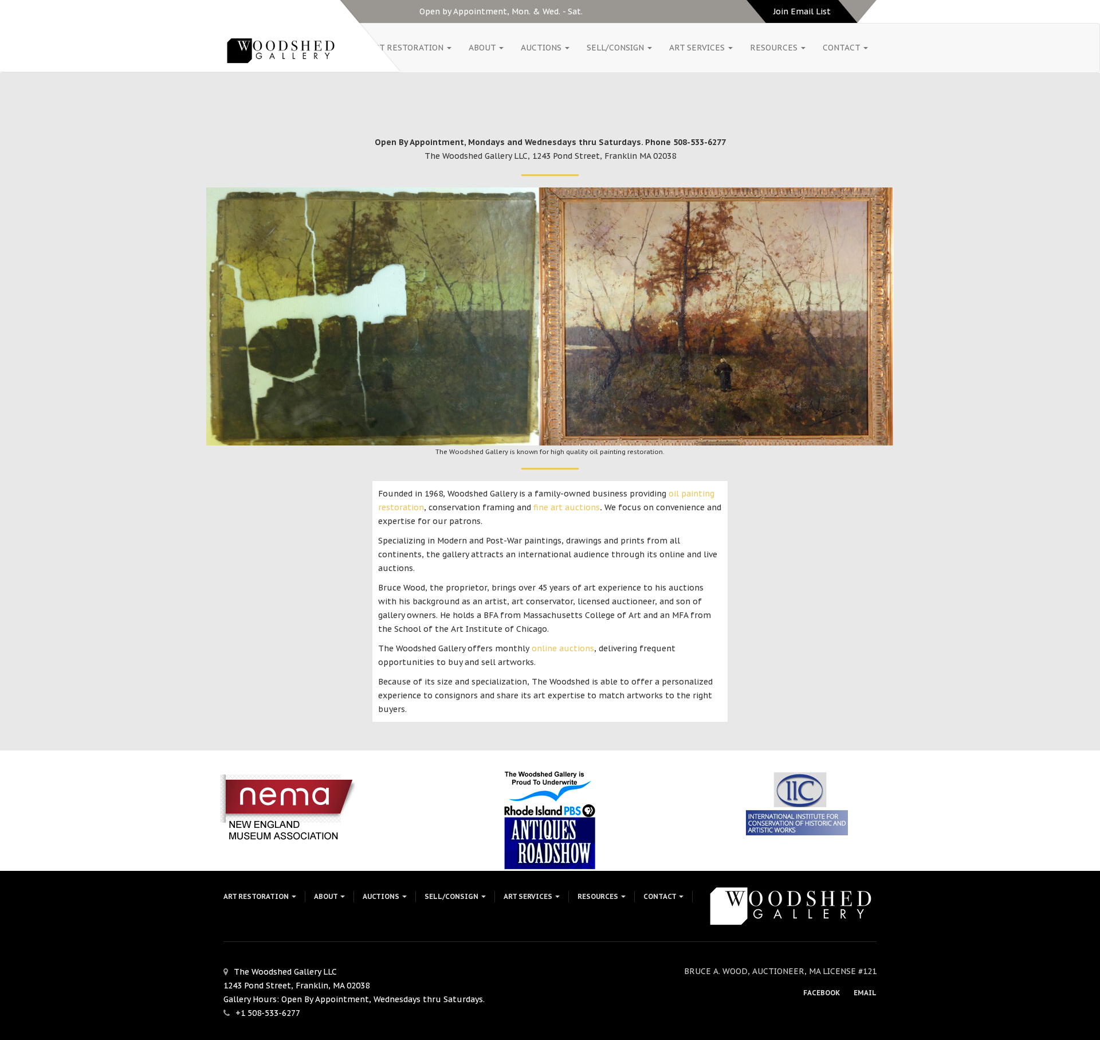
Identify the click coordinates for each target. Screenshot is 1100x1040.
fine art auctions (566, 507)
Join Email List (802, 11)
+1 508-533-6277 (267, 1013)
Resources (775, 47)
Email (865, 992)
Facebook (821, 992)
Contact (842, 47)
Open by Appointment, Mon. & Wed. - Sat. (501, 11)
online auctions (561, 648)
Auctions (542, 47)
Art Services (698, 47)
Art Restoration (407, 47)
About (483, 47)
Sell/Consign (616, 47)
